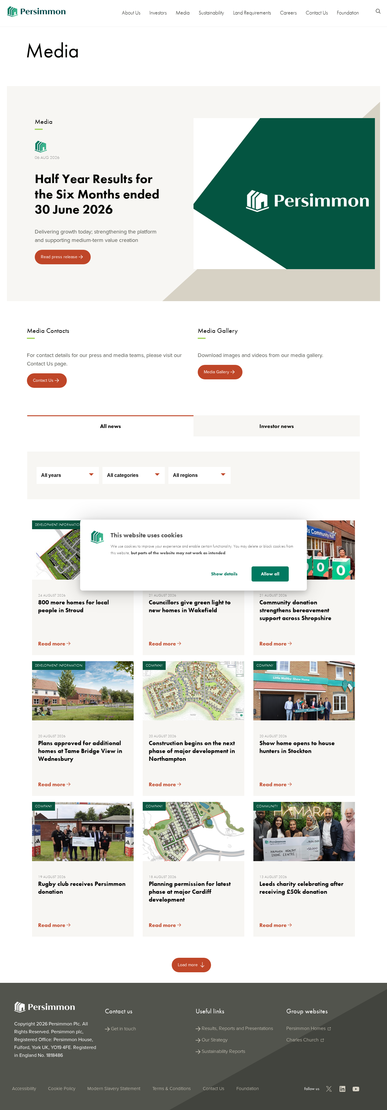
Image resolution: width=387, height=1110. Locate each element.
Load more (188, 965)
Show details (224, 574)
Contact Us (317, 12)
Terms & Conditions (171, 1088)
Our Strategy (215, 1039)
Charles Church (303, 1039)
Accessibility (24, 1088)
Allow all (270, 574)
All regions (185, 475)
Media (183, 12)
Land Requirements (252, 12)
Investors (158, 12)
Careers (288, 12)
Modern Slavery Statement (113, 1088)
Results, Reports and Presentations (237, 1028)
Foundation (348, 12)
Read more (52, 643)
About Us (131, 12)
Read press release (60, 257)
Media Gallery (217, 372)
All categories (122, 475)
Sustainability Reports (223, 1051)
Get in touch (123, 1028)
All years (51, 475)
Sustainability (211, 12)
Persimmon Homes (306, 1028)
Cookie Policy (61, 1088)
